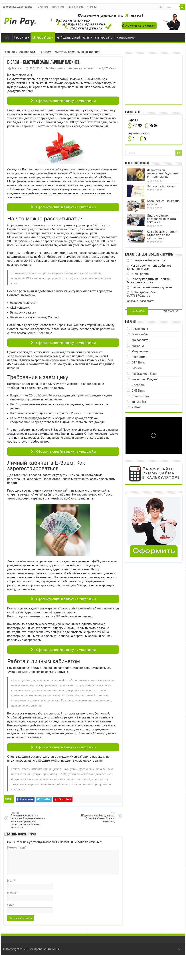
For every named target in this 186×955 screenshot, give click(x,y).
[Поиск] (182, 7)
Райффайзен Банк (144, 373)
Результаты (170, 311)
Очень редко (139, 273)
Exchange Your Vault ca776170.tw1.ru (142, 294)
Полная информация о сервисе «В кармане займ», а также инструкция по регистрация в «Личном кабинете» (28, 820)
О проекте (43, 7)
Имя (11, 880)
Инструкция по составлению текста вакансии (161, 219)
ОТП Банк (138, 362)
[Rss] (160, 7)
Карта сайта (58, 7)
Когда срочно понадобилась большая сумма (149, 267)
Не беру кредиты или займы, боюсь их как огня (149, 280)
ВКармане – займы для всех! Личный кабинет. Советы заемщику (98, 817)
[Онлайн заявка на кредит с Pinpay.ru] (21, 20)
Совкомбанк (140, 396)
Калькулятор (126, 37)
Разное (137, 368)
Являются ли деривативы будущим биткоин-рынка (162, 173)
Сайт (10, 905)
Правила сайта (75, 7)
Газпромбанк (141, 334)
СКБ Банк (138, 390)
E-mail (12, 893)
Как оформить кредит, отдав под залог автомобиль (162, 235)
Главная (7, 37)
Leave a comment (83, 68)
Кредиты (20, 37)
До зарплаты (141, 340)
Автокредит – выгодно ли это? (163, 202)
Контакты (92, 7)
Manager (17, 68)
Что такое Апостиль (161, 186)
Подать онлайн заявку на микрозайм (86, 37)
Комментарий (17, 847)
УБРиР (136, 407)
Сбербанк (138, 385)
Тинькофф (139, 402)
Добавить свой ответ (140, 301)
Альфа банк (140, 329)
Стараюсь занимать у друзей (151, 287)
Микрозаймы (41, 37)
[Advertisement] (154, 79)
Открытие (138, 357)
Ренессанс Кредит (144, 379)
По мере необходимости (147, 260)
